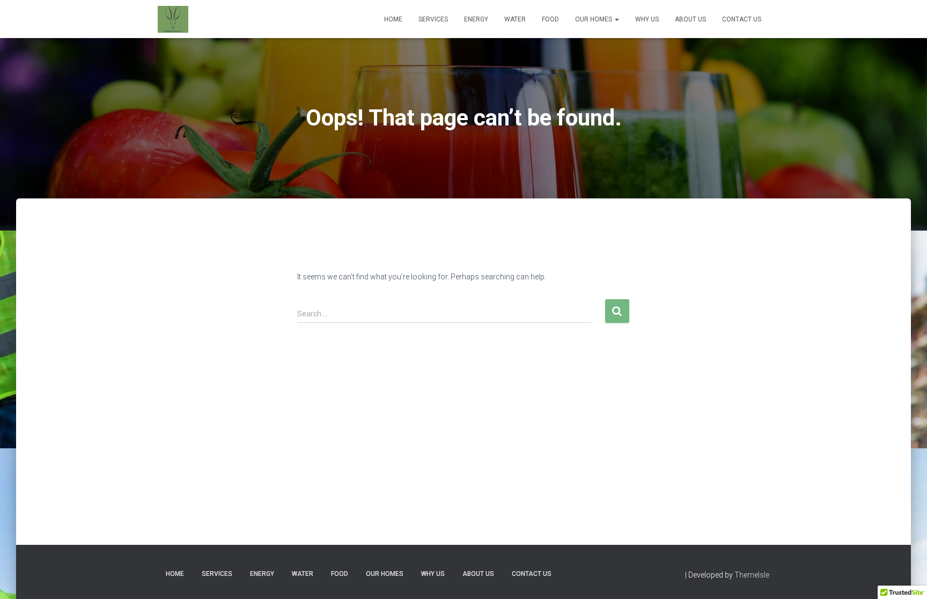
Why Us (647, 19)
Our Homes (594, 19)
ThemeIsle (751, 575)
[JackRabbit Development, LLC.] (173, 19)
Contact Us (741, 19)
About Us (690, 19)
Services (433, 19)
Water (515, 19)
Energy (476, 19)
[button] (616, 19)
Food (550, 19)
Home (393, 19)
